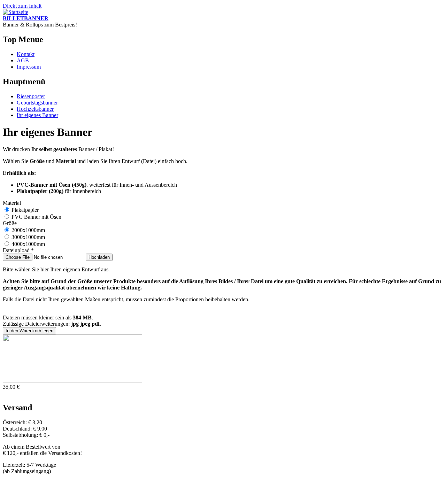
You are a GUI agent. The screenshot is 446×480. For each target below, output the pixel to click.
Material (12, 203)
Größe (10, 223)
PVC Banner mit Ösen (36, 217)
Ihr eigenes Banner (37, 115)
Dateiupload (18, 250)
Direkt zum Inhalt (22, 6)
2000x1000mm (28, 230)
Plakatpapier (25, 210)
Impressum (29, 67)
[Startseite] (15, 12)
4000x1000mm (28, 244)
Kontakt (25, 54)
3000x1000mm (28, 237)
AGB (23, 60)
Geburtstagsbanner (37, 103)
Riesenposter (31, 96)
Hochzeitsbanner (35, 109)
